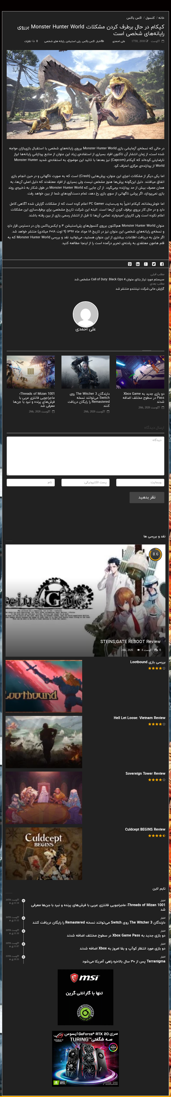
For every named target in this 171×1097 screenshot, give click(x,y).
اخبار (98, 41)
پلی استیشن (73, 41)
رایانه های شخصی (54, 41)
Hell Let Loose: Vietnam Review (139, 718)
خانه (161, 18)
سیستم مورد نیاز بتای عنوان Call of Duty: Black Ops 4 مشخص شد (119, 279)
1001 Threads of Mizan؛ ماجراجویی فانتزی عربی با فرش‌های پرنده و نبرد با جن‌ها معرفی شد (34, 400)
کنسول (150, 18)
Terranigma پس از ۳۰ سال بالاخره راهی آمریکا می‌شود (123, 961)
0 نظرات (31, 41)
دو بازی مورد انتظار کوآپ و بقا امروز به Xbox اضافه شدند (122, 948)
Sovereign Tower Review (145, 773)
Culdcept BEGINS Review (145, 829)
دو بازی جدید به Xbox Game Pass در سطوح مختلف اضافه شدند (143, 398)
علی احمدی (118, 41)
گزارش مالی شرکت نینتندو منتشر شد (140, 289)
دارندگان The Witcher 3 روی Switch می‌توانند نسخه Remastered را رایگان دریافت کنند (89, 400)
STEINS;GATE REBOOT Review (130, 642)
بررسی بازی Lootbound (147, 662)
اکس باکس (134, 18)
